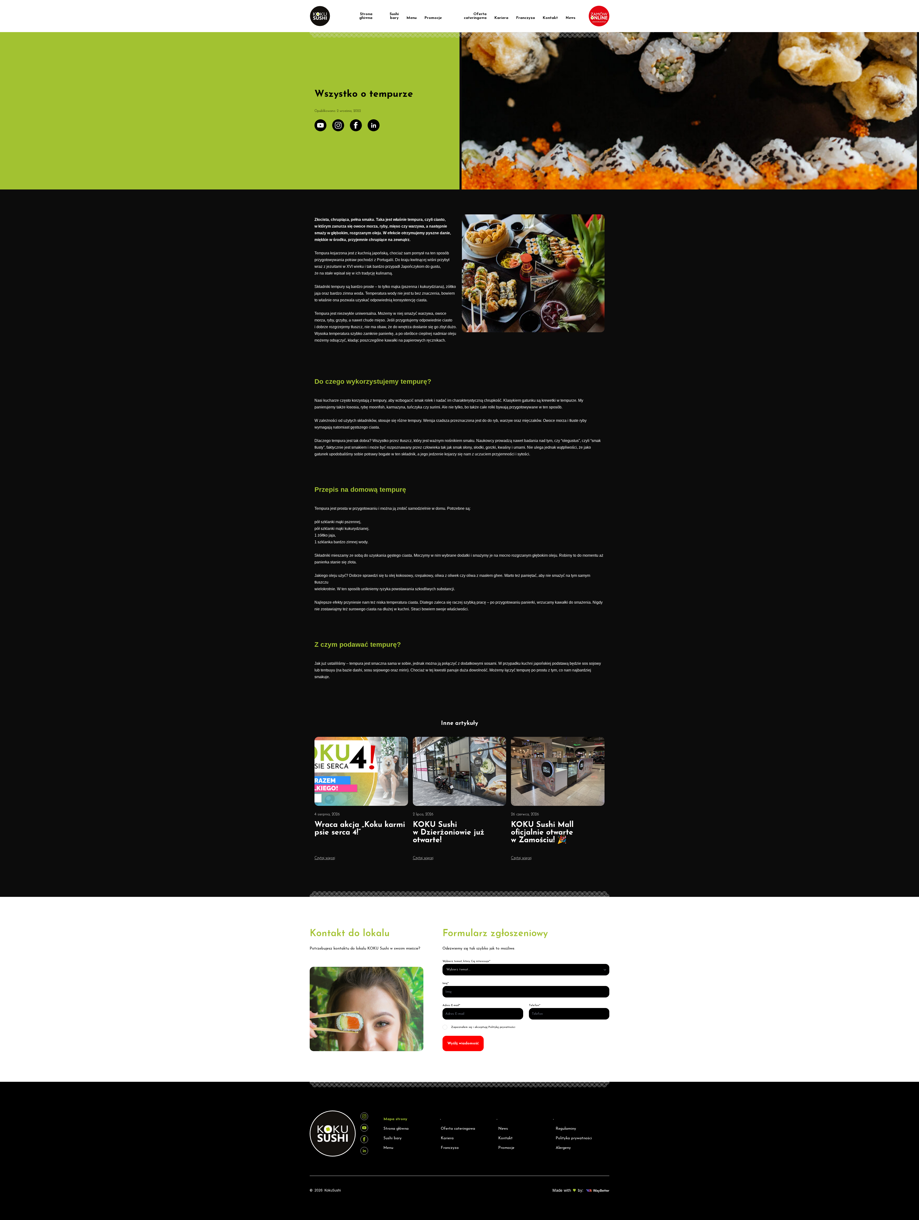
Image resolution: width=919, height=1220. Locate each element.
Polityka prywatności (574, 1138)
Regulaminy (566, 1129)
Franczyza (525, 18)
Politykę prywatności (501, 1027)
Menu (411, 18)
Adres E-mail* (451, 1005)
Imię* (446, 983)
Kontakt (550, 18)
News (570, 18)
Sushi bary (394, 16)
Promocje (433, 18)
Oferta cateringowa (475, 16)
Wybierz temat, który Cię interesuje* (466, 961)
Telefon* (534, 1005)
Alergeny (563, 1148)
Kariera (501, 18)
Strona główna (365, 16)
